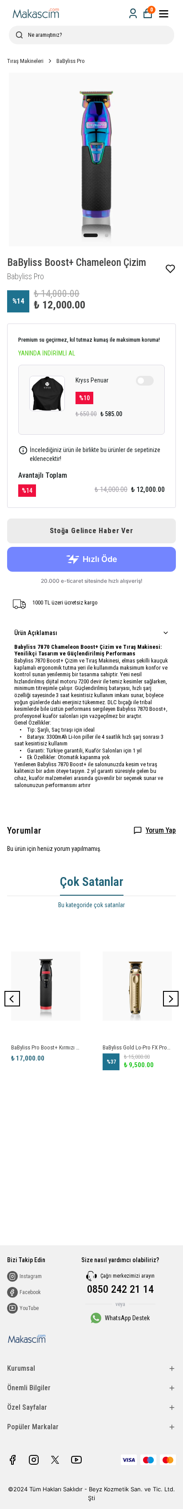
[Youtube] (76, 1459)
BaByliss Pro (70, 61)
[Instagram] (33, 1459)
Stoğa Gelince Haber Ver (91, 530)
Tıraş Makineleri (25, 61)
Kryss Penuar (92, 380)
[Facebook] (12, 1459)
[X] (55, 1459)
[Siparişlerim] (133, 13)
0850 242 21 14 (120, 1289)
